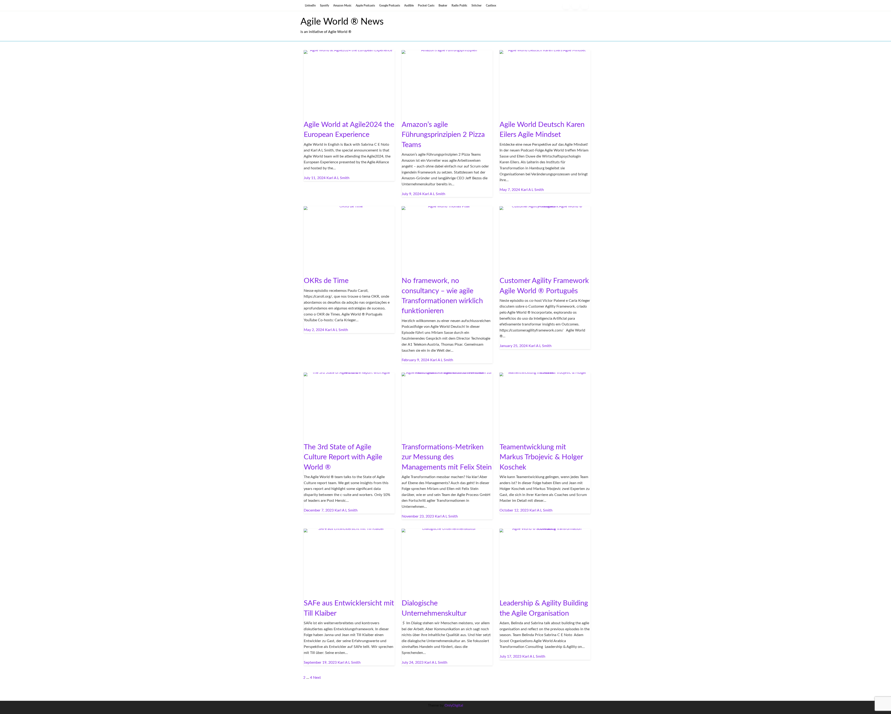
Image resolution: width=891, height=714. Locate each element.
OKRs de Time (326, 280)
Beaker (443, 5)
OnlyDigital (454, 705)
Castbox (491, 5)
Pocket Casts (426, 5)
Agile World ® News (342, 21)
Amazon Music (342, 5)
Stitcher (476, 5)
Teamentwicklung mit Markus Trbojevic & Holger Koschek (541, 457)
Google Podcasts (389, 5)
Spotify (324, 5)
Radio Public (459, 5)
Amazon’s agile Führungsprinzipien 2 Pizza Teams (443, 134)
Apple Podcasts (365, 5)
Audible (409, 5)
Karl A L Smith (337, 178)
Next (317, 677)
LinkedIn (310, 5)
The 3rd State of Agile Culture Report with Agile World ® (343, 457)
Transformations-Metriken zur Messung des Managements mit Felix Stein (447, 457)
